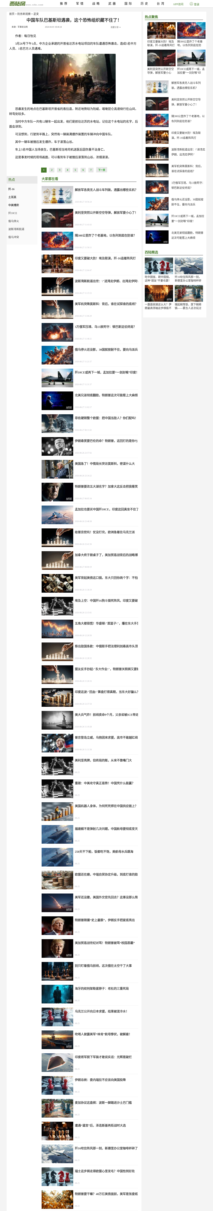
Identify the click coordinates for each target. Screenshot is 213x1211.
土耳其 (12, 197)
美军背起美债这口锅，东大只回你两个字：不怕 (106, 578)
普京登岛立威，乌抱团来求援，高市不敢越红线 (106, 737)
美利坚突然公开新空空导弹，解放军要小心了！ (160, 73)
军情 (80, 3)
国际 (128, 3)
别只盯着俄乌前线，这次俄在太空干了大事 (103, 965)
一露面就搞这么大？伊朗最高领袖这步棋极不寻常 (158, 308)
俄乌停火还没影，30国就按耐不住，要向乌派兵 (106, 349)
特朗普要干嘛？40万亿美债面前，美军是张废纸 (106, 1194)
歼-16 (11, 189)
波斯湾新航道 (16, 229)
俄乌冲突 (13, 237)
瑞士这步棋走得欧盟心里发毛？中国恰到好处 (105, 1171)
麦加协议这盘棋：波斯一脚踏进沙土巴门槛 (103, 1102)
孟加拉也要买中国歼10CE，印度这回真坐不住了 (107, 509)
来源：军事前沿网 (20, 27)
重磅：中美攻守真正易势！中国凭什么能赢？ (105, 783)
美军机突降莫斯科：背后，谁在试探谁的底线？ (106, 304)
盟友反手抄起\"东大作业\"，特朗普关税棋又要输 (107, 669)
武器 (112, 3)
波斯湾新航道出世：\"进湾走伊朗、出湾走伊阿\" (107, 281)
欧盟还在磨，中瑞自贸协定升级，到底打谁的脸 (106, 874)
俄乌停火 (13, 221)
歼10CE (12, 213)
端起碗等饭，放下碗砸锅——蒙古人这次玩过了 (188, 308)
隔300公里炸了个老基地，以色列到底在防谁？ (190, 45)
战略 (96, 3)
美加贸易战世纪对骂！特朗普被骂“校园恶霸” (105, 943)
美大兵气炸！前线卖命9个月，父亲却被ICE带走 (107, 714)
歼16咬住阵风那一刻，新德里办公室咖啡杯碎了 (188, 281)
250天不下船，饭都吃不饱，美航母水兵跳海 (104, 851)
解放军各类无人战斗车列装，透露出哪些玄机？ (106, 190)
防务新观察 (24, 13)
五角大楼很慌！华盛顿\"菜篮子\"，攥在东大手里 (107, 623)
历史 (145, 3)
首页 (11, 13)
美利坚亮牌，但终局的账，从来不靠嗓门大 (103, 760)
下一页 (101, 170)
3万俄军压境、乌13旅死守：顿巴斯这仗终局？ (105, 326)
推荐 (64, 3)
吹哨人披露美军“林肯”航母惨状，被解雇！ (103, 1034)
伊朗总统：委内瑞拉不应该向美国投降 (100, 1080)
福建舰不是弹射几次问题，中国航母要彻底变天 (106, 829)
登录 (196, 4)
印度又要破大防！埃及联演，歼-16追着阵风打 (105, 258)
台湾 (161, 3)
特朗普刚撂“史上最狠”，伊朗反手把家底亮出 (105, 920)
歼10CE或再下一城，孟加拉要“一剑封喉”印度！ (191, 73)
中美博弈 (13, 205)
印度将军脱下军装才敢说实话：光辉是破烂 (103, 1057)
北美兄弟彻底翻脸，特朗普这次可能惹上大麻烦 (106, 395)
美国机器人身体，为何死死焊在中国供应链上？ (106, 806)
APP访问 (178, 4)
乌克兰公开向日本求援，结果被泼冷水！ (102, 1011)
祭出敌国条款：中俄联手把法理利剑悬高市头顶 (106, 646)
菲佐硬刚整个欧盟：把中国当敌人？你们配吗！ (106, 418)
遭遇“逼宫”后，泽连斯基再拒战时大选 (100, 1125)
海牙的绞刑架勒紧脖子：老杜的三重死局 (102, 988)
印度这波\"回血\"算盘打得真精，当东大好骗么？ (107, 692)
